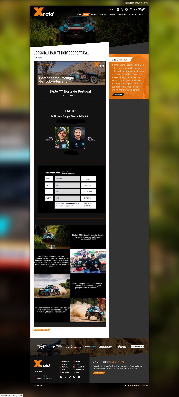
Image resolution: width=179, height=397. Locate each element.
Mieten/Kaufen (80, 367)
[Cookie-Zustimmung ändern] (11, 395)
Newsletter (138, 3)
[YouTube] (135, 9)
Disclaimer (145, 386)
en (112, 9)
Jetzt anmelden (99, 373)
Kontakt (145, 3)
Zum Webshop (118, 94)
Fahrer (112, 14)
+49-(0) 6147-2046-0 (44, 378)
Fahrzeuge (122, 14)
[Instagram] (126, 9)
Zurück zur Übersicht (42, 330)
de (110, 9)
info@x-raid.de (42, 376)
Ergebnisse (65, 361)
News (86, 14)
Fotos (77, 364)
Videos (77, 372)
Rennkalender (129, 3)
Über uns (103, 14)
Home (79, 14)
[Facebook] (118, 9)
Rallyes (94, 14)
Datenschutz (129, 386)
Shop (141, 14)
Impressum (137, 386)
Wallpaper (65, 372)
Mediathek (132, 14)
